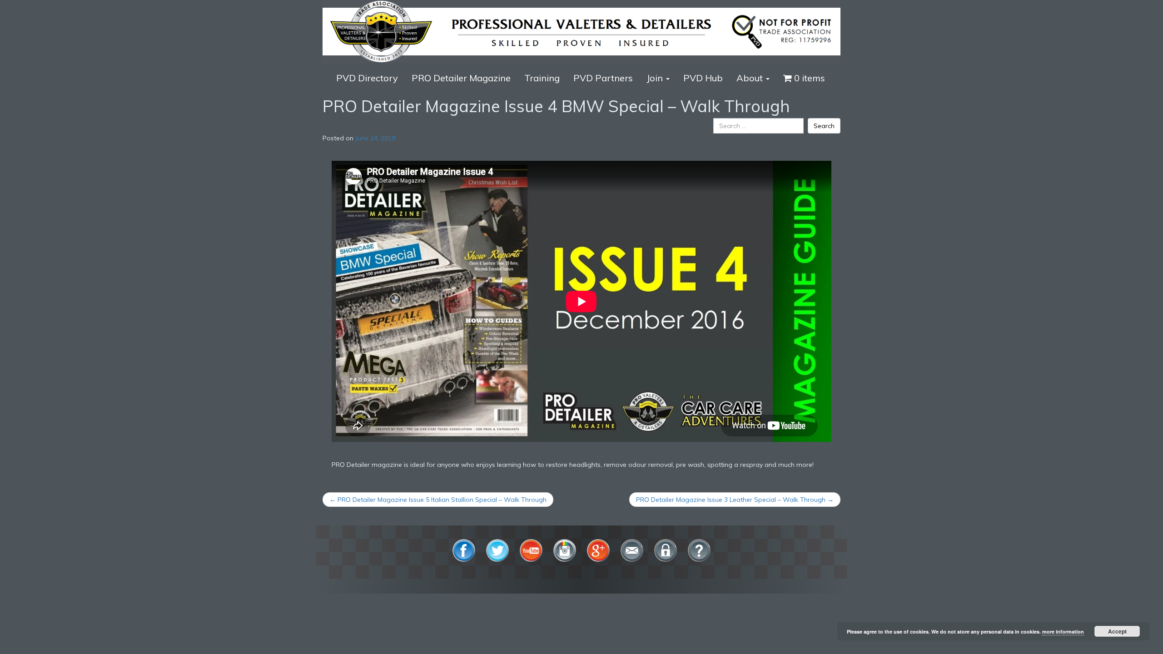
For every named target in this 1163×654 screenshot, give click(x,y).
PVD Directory (367, 78)
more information (1063, 631)
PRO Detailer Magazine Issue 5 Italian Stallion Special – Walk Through (438, 499)
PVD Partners (603, 78)
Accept (1117, 631)
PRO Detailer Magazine (461, 78)
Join (655, 78)
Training (542, 78)
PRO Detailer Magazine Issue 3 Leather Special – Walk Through (735, 499)
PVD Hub (703, 78)
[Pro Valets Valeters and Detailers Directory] (581, 31)
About (750, 78)
